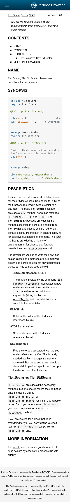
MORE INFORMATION (27, 62)
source (25, 15)
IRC (18, 493)
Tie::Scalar (14, 15)
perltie (44, 201)
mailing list (8, 493)
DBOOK (46, 472)
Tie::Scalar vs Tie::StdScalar (35, 58)
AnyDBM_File (21, 299)
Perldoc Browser (51, 5)
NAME (17, 46)
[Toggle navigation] (7, 5)
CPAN (31, 15)
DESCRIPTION (22, 54)
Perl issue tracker (55, 489)
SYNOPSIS (20, 50)
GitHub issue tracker (17, 476)
